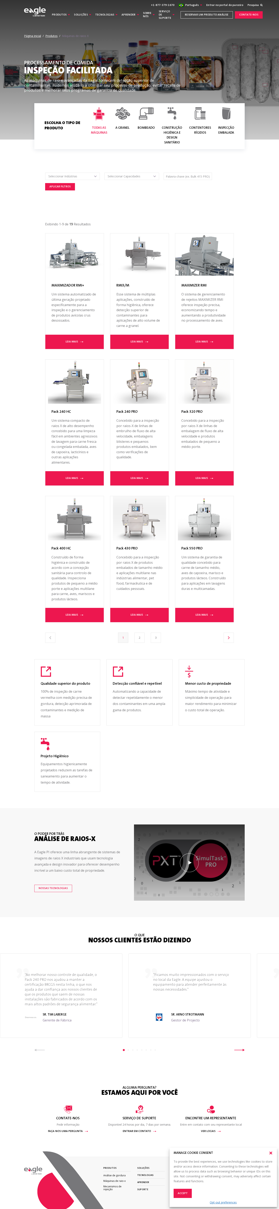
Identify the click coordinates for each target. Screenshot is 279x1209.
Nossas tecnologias (53, 888)
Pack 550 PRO (192, 548)
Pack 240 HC (61, 412)
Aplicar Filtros (60, 186)
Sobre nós (147, 15)
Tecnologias (104, 14)
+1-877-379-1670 (162, 5)
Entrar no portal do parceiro (224, 5)
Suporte (142, 1189)
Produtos (59, 14)
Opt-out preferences (223, 1202)
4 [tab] (137, 1050)
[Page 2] (229, 638)
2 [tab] (128, 1050)
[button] (271, 1153)
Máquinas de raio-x (114, 1181)
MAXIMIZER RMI (193, 285)
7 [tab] (150, 1050)
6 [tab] (146, 1050)
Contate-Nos (248, 14)
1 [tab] (124, 1050)
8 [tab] (155, 1050)
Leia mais (72, 341)
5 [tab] (141, 1050)
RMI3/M (122, 285)
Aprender (128, 14)
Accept (183, 1193)
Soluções (81, 14)
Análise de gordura (114, 1175)
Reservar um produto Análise (206, 14)
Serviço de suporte (165, 15)
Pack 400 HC (61, 548)
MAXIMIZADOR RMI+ (67, 285)
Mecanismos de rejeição (112, 1188)
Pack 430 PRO (127, 548)
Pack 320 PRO (192, 412)
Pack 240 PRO (127, 412)
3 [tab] (132, 1050)
